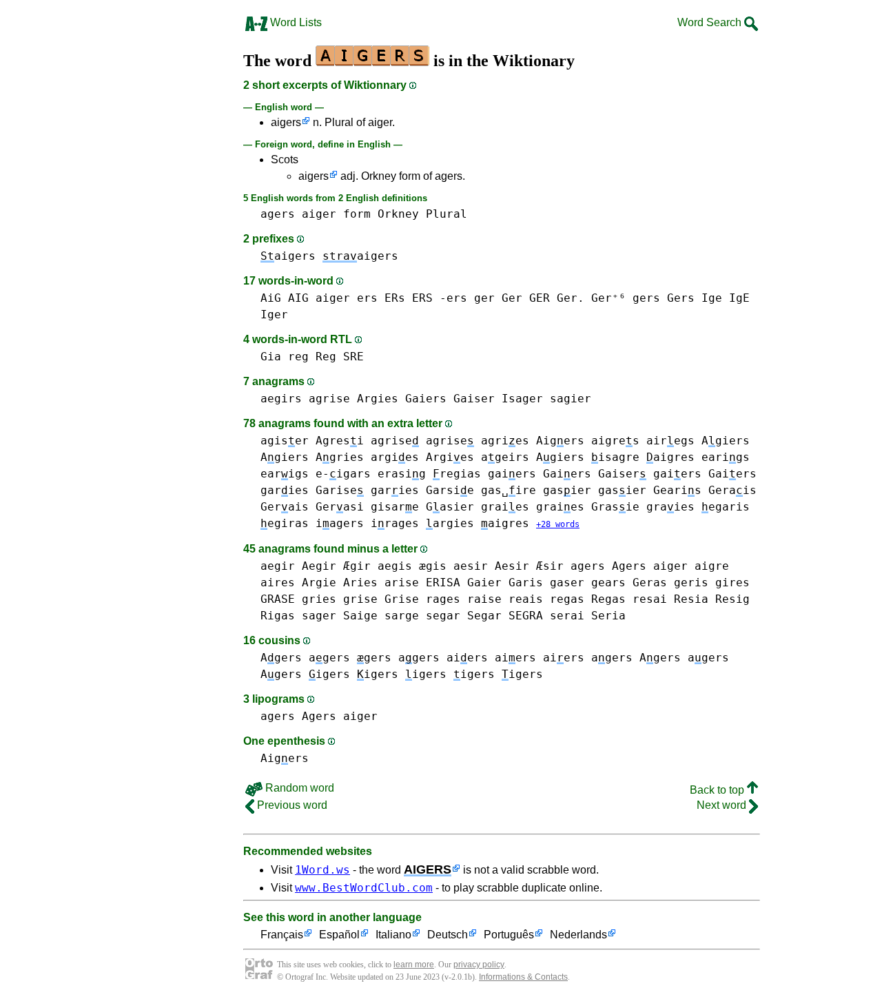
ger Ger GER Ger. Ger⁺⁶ (550, 298)
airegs (670, 440)
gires (732, 582)
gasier (567, 490)
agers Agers (608, 566)
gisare (395, 506)
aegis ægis (412, 566)
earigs (725, 457)
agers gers (350, 657)
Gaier (484, 582)
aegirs (281, 398)
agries (505, 440)
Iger (274, 314)
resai (650, 599)
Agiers (725, 440)
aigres (615, 440)
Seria (608, 615)
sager (319, 615)
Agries (340, 457)
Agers (281, 657)
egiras (284, 523)
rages (443, 599)
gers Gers (664, 298)
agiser (284, 440)
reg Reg (312, 356)
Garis (526, 582)
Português (509, 934)
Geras (650, 582)
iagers (340, 523)
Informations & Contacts (523, 977)
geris (691, 582)
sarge (401, 615)
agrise (329, 398)
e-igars (343, 473)
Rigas (277, 615)
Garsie (450, 490)
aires (277, 582)
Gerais (732, 490)
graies (505, 506)
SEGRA (526, 615)
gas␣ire (508, 490)
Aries (360, 582)
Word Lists (294, 22)
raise (484, 599)
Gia (270, 356)
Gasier (450, 506)
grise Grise (381, 599)
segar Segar (464, 615)
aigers (286, 122)
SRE (353, 356)
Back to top (718, 790)
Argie (319, 582)
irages (395, 523)
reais (526, 599)
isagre (615, 457)
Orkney (398, 213)
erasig (402, 473)
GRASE (277, 599)
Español (339, 934)
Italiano (393, 934)
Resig (732, 599)
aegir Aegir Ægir (315, 566)
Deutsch (447, 934)
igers (329, 674)
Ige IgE (725, 298)
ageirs (505, 457)
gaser (567, 582)
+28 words (558, 524)
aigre (712, 566)
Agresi (340, 440)
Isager (522, 398)
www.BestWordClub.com (364, 887)
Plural (446, 213)
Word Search (710, 22)
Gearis (677, 490)
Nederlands (578, 934)
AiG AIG (284, 298)
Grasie (615, 506)
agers (277, 213)
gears (608, 582)
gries (319, 599)
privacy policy (478, 964)
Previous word (290, 805)
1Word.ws (322, 869)
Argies (377, 398)
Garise (340, 490)
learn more (413, 964)
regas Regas (588, 599)
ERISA (443, 582)
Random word (298, 788)
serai (567, 615)
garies (284, 490)
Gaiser (474, 398)
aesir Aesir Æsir (508, 566)
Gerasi (340, 506)
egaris (725, 506)
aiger (319, 213)
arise (401, 582)
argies (395, 457)
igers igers (498, 674)
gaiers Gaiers (539, 473)
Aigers (560, 440)
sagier (570, 398)
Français (281, 934)
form (357, 213)
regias (457, 473)
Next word (723, 805)
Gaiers (426, 398)
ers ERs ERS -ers (412, 298)
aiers (467, 657)
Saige (360, 615)
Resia (691, 599)
